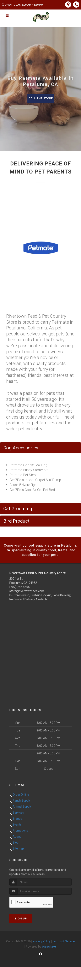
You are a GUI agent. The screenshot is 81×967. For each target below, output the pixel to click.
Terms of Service (63, 941)
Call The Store (40, 98)
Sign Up (21, 918)
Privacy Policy (41, 941)
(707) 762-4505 (19, 587)
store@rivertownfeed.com (26, 591)
